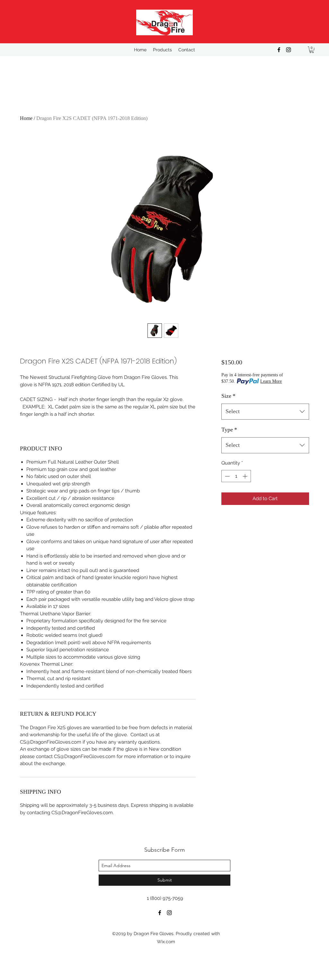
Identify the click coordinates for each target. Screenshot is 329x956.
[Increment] (245, 476)
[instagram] (288, 50)
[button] (312, 50)
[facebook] (279, 50)
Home (26, 118)
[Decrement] (226, 476)
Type (229, 429)
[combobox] (265, 412)
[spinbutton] (236, 476)
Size (228, 396)
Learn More (271, 381)
